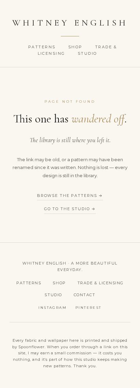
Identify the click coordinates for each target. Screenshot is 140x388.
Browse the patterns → (70, 195)
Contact (84, 294)
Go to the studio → (70, 208)
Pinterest (88, 307)
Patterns (42, 47)
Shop (76, 47)
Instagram (52, 307)
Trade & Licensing (100, 283)
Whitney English (70, 22)
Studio (87, 53)
